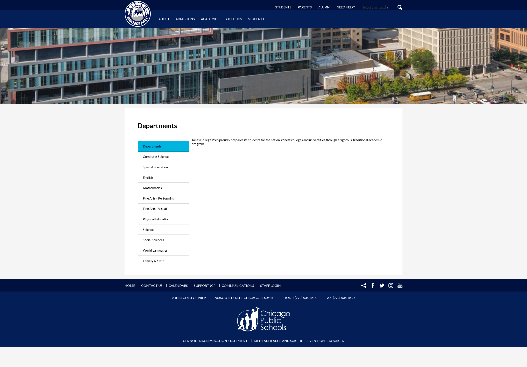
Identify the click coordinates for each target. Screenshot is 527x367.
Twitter (381, 285)
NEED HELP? (346, 7)
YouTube (400, 285)
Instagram (390, 285)
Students (283, 7)
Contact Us (151, 285)
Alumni (324, 7)
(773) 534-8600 (306, 298)
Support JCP (205, 285)
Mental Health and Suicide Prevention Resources (299, 341)
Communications (238, 285)
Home (130, 285)
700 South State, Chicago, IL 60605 (243, 298)
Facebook (372, 285)
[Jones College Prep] (138, 14)
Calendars (178, 285)
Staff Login (270, 285)
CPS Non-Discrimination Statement (215, 341)
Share (363, 285)
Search (400, 7)
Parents (305, 7)
